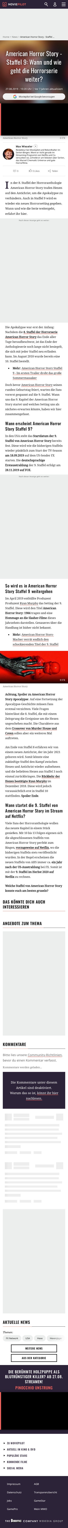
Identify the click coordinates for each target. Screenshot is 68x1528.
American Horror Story (36, 385)
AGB (36, 1484)
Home (6, 36)
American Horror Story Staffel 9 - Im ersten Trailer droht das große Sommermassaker (37, 373)
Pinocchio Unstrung (34, 1387)
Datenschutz (14, 1492)
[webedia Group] (34, 1521)
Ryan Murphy (29, 603)
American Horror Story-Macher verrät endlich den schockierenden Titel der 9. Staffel (35, 639)
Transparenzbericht (45, 1492)
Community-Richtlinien (45, 1055)
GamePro (12, 1509)
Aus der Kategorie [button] (34, 1358)
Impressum (13, 1484)
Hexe (40, 1338)
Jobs (9, 1500)
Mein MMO (40, 1509)
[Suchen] (46, 4)
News (15, 36)
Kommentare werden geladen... (22, 1067)
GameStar (40, 1500)
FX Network (12, 1338)
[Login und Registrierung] (55, 4)
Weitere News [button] (34, 1348)
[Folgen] (35, 146)
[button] (34, 171)
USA (27, 1338)
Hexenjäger (56, 1338)
